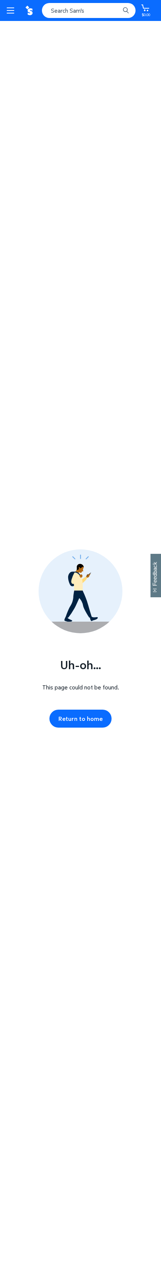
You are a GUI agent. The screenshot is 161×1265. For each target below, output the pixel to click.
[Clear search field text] (116, 10)
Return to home (80, 719)
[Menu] (12, 10)
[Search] (126, 10)
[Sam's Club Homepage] (30, 10)
